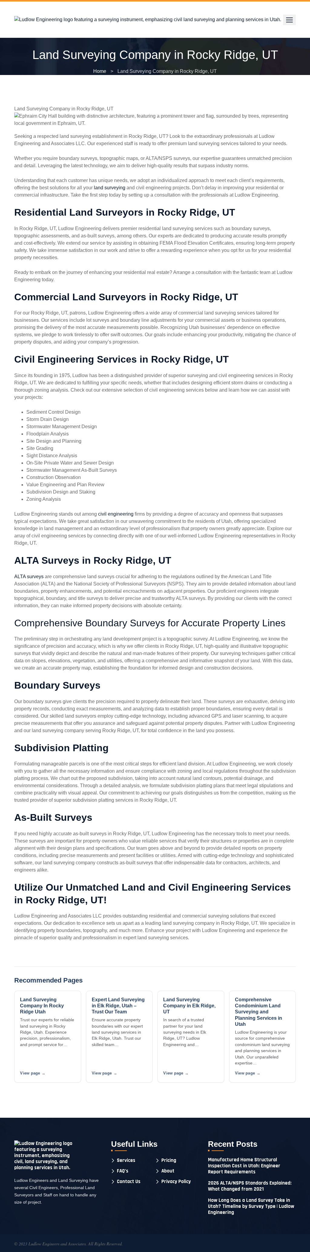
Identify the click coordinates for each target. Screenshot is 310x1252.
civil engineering (116, 514)
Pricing (168, 1160)
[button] (289, 20)
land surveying (109, 187)
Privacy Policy (176, 1182)
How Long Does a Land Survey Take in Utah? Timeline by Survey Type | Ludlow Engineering (251, 1206)
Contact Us (128, 1182)
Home (99, 71)
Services (126, 1160)
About (167, 1171)
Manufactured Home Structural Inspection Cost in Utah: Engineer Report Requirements (244, 1166)
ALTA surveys (29, 576)
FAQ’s (122, 1171)
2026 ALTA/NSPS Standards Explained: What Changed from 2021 (250, 1186)
